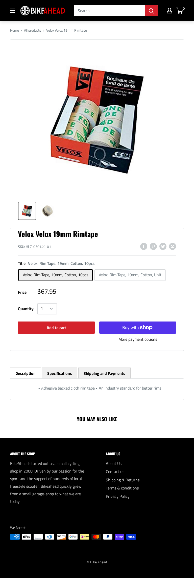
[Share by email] (172, 246)
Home (14, 30)
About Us (114, 463)
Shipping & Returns (122, 480)
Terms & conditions (122, 488)
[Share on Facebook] (143, 246)
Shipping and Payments (104, 373)
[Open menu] (12, 11)
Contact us (115, 471)
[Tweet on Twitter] (162, 246)
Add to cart (56, 328)
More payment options (137, 339)
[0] (180, 11)
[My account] (169, 10)
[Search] (151, 10)
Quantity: (26, 309)
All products (32, 30)
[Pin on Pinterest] (153, 246)
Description (25, 373)
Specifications (59, 373)
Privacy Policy (118, 496)
